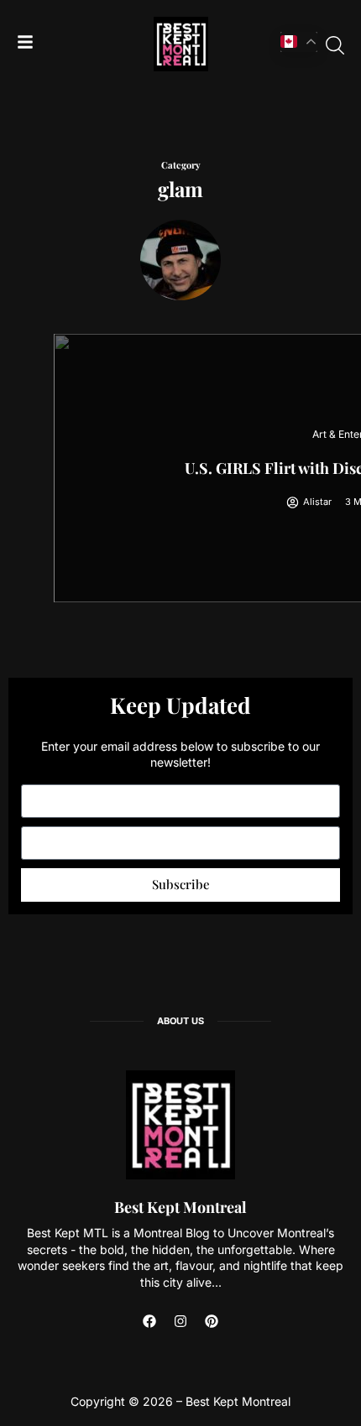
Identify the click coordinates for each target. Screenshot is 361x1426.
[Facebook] (149, 1321)
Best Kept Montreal (180, 1207)
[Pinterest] (211, 1321)
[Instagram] (180, 1321)
